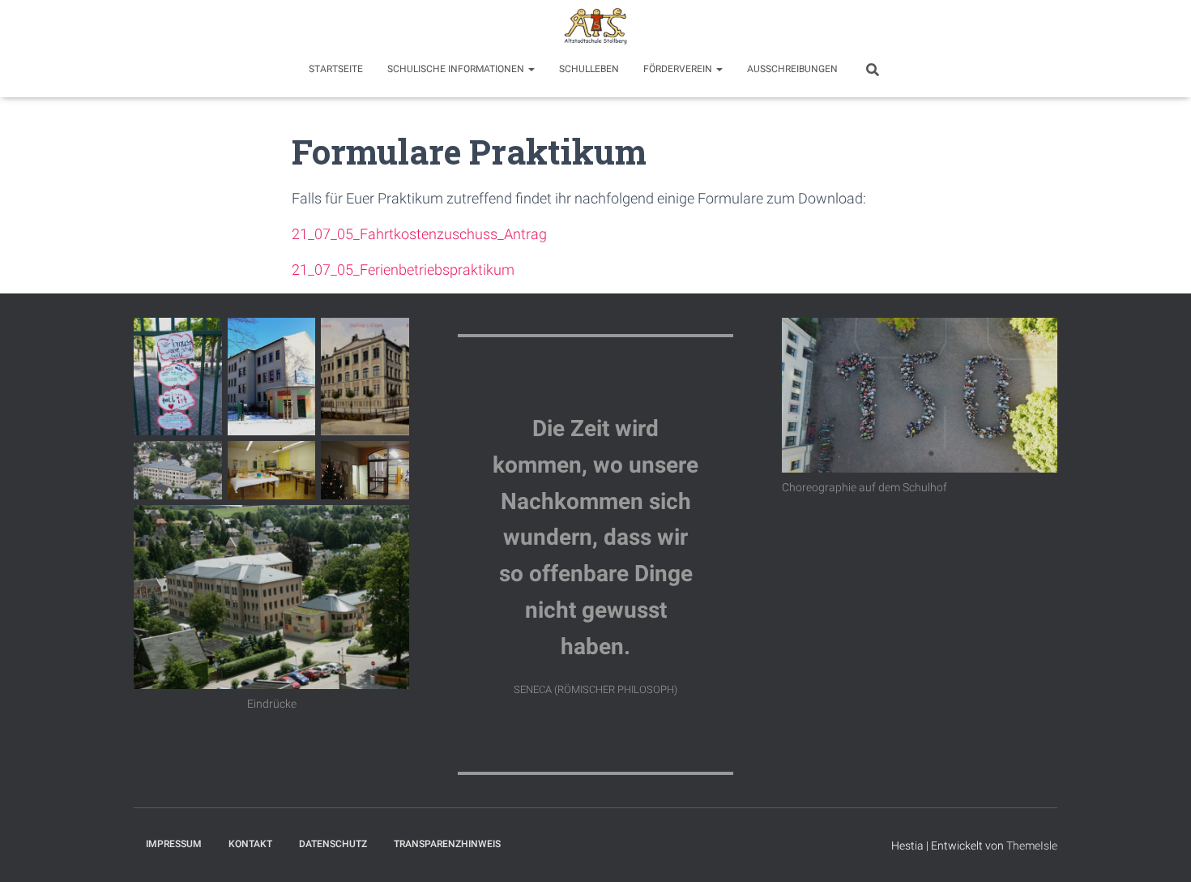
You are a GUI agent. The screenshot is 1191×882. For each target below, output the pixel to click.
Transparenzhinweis (447, 844)
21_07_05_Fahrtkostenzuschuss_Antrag (419, 233)
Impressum (174, 844)
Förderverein (679, 69)
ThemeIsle (1031, 845)
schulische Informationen (457, 69)
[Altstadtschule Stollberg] (595, 28)
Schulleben (589, 69)
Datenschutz (333, 844)
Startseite (336, 69)
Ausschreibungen (792, 69)
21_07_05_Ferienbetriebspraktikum (403, 269)
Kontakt (250, 844)
